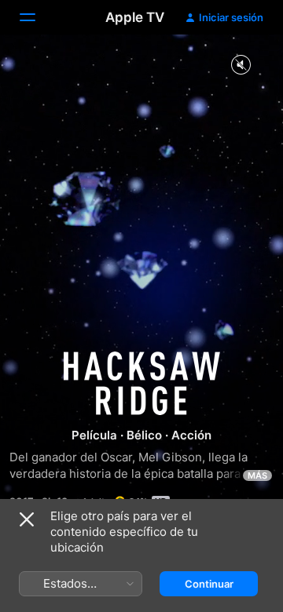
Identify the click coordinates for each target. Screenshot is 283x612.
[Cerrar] (27, 519)
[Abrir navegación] (37, 17)
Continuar (209, 583)
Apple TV (134, 17)
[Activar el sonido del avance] (241, 65)
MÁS (257, 475)
